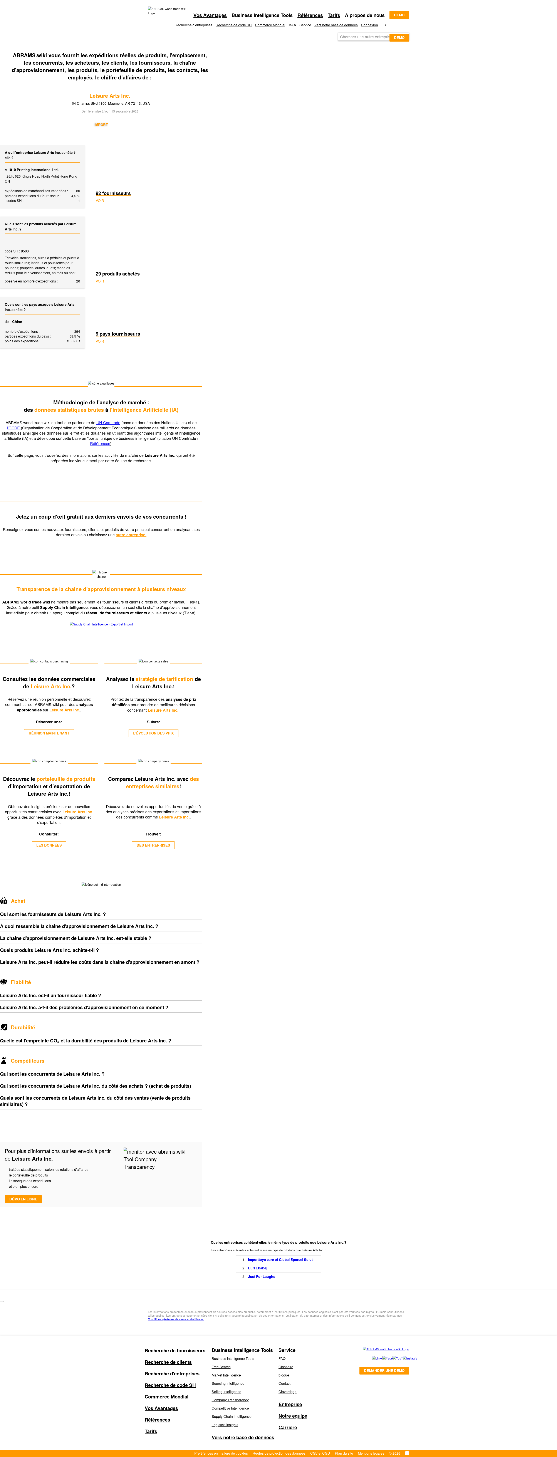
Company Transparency (230, 1399)
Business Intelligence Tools (233, 1358)
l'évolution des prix (153, 733)
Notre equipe (292, 1415)
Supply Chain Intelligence (232, 1416)
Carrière (287, 1427)
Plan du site (344, 1453)
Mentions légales (371, 1453)
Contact (284, 1383)
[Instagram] (403, 1358)
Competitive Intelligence (230, 1408)
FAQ (281, 1358)
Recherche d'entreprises (172, 1373)
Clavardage (287, 1391)
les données (49, 845)
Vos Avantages (210, 15)
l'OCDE (14, 427)
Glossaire (285, 1366)
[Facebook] (382, 1358)
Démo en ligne (23, 1199)
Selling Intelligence (226, 1391)
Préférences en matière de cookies (221, 1453)
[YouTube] (393, 1358)
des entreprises (153, 845)
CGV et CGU (320, 1453)
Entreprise (290, 1404)
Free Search (221, 1366)
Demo (399, 14)
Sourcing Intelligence (228, 1383)
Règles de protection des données (279, 1453)
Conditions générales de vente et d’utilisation (176, 1319)
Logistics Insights (225, 1424)
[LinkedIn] (372, 1358)
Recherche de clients (168, 1361)
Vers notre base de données (336, 24)
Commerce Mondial (270, 24)
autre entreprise (131, 535)
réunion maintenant (49, 733)
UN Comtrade (108, 422)
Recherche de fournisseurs (175, 1350)
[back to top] (1, 1301)
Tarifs (334, 15)
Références (310, 15)
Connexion (369, 24)
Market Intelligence (226, 1375)
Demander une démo (384, 1370)
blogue (283, 1375)
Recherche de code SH (234, 24)
